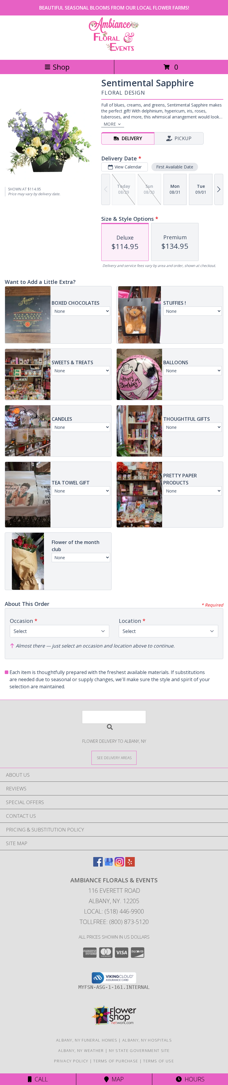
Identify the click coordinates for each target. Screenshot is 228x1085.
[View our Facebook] (98, 864)
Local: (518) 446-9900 (114, 911)
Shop (61, 67)
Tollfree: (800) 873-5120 (114, 922)
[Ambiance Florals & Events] (114, 51)
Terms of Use (158, 1061)
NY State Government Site (139, 1050)
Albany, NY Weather (81, 1050)
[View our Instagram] (119, 864)
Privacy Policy (71, 1061)
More (110, 124)
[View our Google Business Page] (108, 864)
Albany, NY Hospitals (147, 1040)
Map (116, 1079)
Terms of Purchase (115, 1061)
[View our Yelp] (130, 864)
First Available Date (174, 167)
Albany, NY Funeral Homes (86, 1040)
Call (40, 1079)
